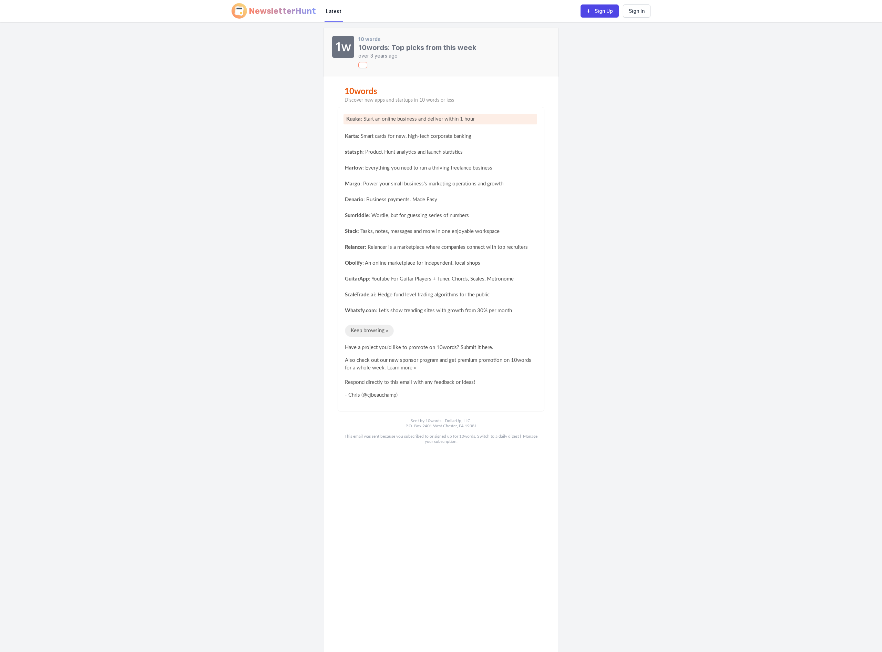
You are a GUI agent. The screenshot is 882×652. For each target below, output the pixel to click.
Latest (333, 11)
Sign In (637, 11)
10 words (369, 39)
